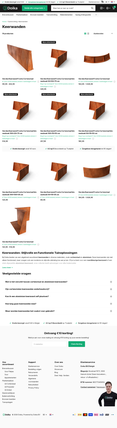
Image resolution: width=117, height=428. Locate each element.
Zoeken (92, 8)
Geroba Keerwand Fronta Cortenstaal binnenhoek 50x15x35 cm (57, 193)
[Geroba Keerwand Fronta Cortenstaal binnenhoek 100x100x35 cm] (20, 171)
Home (4, 21)
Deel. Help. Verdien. (62, 375)
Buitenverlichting (8, 396)
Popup (38, 81)
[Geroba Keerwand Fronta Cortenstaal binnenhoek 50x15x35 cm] (58, 171)
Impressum (101, 387)
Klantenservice (94, 2)
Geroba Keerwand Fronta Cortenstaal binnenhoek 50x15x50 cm (95, 132)
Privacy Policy (33, 388)
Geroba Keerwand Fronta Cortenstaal (17, 79)
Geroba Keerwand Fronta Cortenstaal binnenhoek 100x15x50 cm (57, 132)
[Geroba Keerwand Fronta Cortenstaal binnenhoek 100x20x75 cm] (20, 110)
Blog (56, 372)
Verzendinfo (33, 375)
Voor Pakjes (9, 371)
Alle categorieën (8, 14)
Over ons (59, 362)
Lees (6, 267)
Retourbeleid (33, 385)
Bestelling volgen (34, 369)
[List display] (88, 33)
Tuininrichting (12, 21)
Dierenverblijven (8, 393)
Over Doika (59, 366)
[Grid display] (85, 33)
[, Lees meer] (102, 8)
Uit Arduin (8, 390)
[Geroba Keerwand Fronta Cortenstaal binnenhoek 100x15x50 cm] (58, 110)
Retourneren (33, 372)
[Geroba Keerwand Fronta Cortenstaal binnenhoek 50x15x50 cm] (96, 110)
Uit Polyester (9, 387)
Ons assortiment (8, 363)
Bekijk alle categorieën (34, 8)
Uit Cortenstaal (10, 384)
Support (32, 362)
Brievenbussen (8, 368)
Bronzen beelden (9, 399)
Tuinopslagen (7, 402)
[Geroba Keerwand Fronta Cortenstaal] (20, 58)
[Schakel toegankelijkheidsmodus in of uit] (102, 1)
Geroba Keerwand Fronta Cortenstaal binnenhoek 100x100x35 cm (19, 193)
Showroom (59, 369)
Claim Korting (76, 344)
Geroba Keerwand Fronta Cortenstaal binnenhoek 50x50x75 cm (57, 80)
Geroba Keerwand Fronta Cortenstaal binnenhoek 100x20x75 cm (19, 132)
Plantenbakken (8, 381)
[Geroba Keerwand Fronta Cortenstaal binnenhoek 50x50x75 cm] (58, 58)
